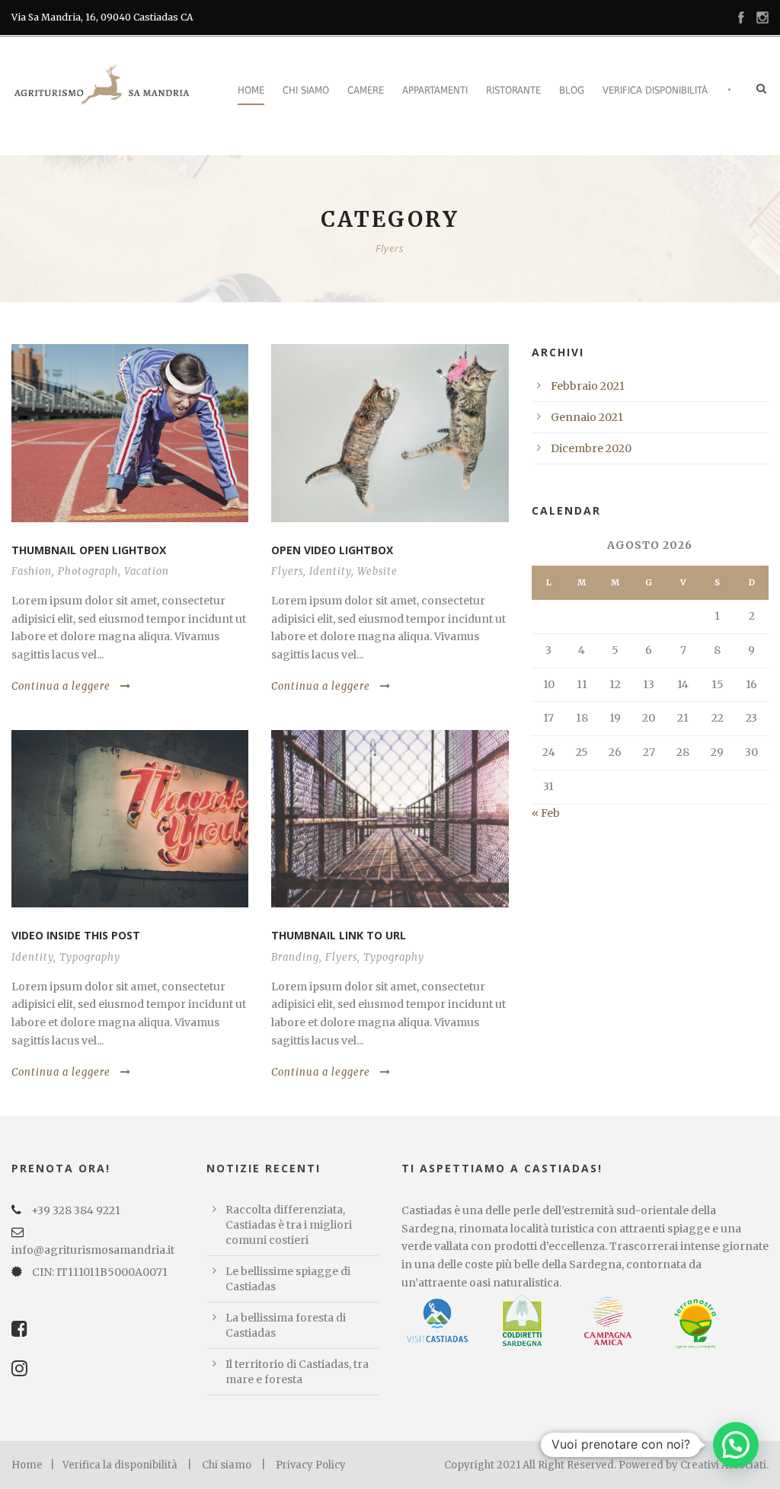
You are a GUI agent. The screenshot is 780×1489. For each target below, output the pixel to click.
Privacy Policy (311, 1465)
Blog (571, 90)
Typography (89, 957)
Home (251, 90)
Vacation (146, 571)
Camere (365, 90)
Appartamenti (435, 90)
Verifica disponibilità (655, 90)
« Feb (546, 813)
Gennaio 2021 (587, 417)
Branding (295, 957)
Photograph (88, 571)
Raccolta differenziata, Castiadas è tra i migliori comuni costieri (288, 1225)
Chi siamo (306, 90)
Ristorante (513, 90)
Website (377, 571)
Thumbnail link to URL (338, 935)
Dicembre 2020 (591, 448)
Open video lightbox (332, 550)
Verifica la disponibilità (119, 1465)
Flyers (287, 571)
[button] (736, 1445)
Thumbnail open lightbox (88, 550)
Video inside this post (75, 935)
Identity (330, 571)
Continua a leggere (60, 686)
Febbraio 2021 (588, 386)
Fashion (31, 571)
